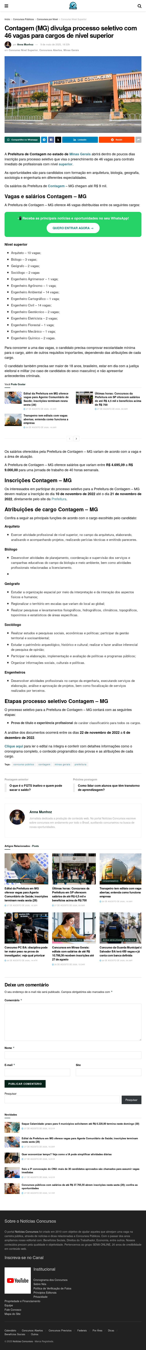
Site (78, 1065)
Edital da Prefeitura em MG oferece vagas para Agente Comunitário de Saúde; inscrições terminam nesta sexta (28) (46, 398)
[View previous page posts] (69, 438)
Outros (34, 1334)
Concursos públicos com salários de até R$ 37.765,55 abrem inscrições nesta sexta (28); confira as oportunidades (80, 1186)
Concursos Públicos (23, 19)
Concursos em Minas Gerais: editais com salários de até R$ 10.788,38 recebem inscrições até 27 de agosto (73, 953)
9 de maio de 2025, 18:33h (55, 44)
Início (7, 19)
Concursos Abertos (50, 50)
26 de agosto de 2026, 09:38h (116, 960)
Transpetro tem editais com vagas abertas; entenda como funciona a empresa (46, 419)
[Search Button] (139, 5)
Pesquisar (11, 1093)
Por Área (97, 1330)
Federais (82, 1330)
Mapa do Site (13, 1314)
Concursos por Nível (47, 19)
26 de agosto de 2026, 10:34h (69, 964)
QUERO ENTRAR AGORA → (73, 228)
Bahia (11, 939)
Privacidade (40, 1297)
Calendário (10, 1330)
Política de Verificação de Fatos (52, 1288)
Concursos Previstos (60, 1330)
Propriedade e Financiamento (22, 1301)
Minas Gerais (71, 50)
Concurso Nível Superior (73, 19)
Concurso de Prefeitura (72, 880)
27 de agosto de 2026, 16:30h (40, 409)
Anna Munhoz (25, 44)
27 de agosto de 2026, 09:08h (112, 409)
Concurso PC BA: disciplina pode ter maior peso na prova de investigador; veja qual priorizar (26, 951)
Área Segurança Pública (119, 939)
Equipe (9, 1305)
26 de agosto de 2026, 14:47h (21, 960)
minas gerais (62, 764)
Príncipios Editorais (44, 1292)
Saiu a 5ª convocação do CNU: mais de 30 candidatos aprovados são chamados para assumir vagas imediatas (80, 1170)
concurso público (23, 764)
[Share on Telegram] (44, 140)
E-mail (10, 1065)
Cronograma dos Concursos (50, 1280)
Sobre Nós (39, 1284)
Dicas (111, 1330)
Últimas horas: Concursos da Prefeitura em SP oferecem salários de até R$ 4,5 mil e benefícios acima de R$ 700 (118, 398)
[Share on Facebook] (51, 140)
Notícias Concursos (26, 1231)
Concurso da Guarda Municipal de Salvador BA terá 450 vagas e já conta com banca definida (121, 951)
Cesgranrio (111, 880)
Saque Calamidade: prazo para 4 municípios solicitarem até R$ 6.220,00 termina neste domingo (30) (80, 1123)
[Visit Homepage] (73, 5)
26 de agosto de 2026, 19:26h (40, 427)
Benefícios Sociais (15, 1334)
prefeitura (80, 764)
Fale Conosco (13, 1309)
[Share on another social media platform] (138, 140)
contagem (44, 764)
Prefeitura (59, 498)
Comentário (13, 1000)
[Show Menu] (6, 5)
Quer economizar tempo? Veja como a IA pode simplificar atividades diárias (67, 1154)
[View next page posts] (76, 438)
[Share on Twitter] (58, 140)
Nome (10, 1048)
